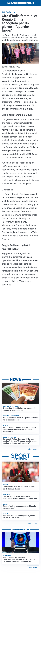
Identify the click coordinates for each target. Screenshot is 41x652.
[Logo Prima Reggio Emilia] (20, 3)
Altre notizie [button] (32, 449)
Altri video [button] (33, 567)
